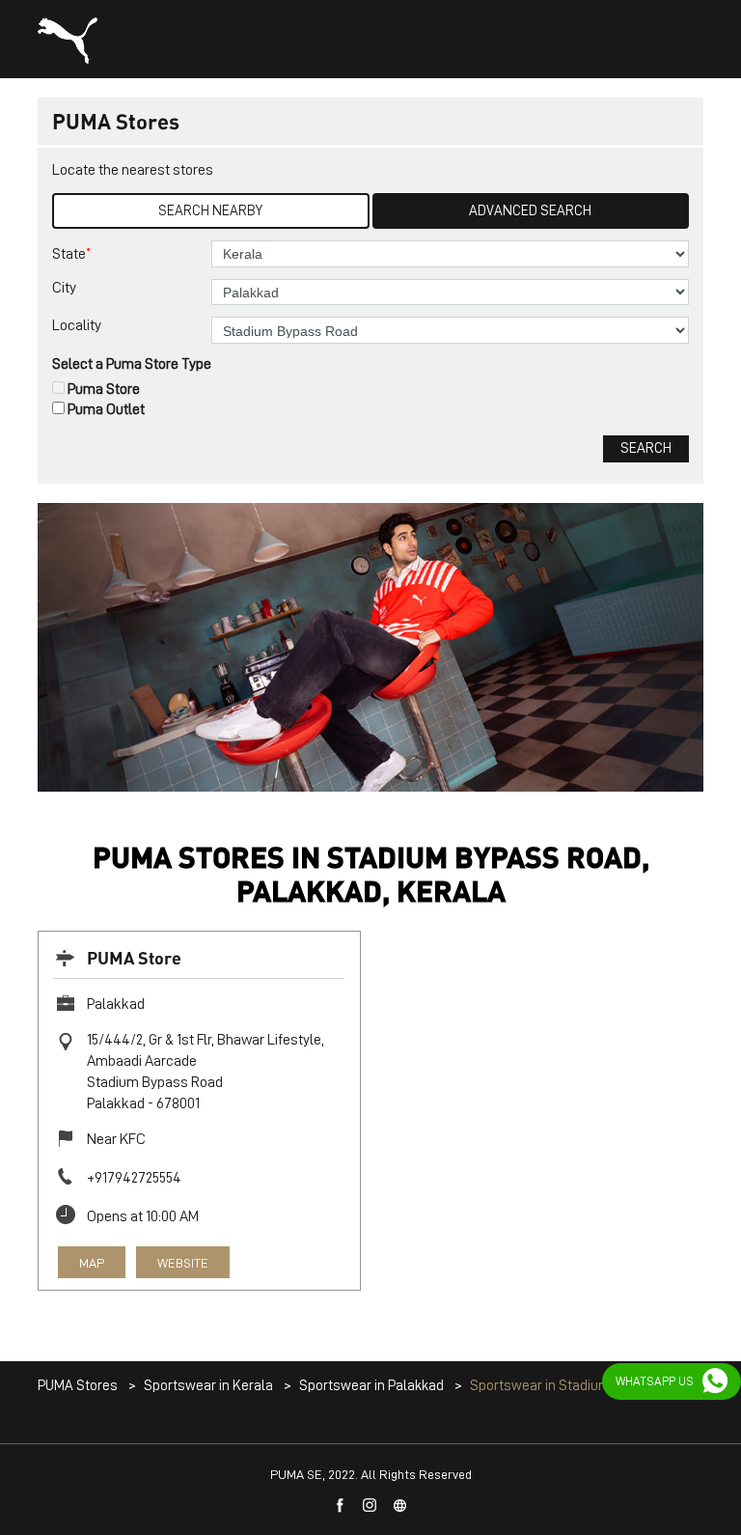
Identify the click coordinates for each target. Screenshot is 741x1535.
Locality (76, 325)
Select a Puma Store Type (131, 364)
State (71, 253)
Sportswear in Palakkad (371, 1386)
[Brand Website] (400, 1506)
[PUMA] (67, 40)
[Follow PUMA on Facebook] (340, 1506)
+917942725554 (134, 1178)
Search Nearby (210, 211)
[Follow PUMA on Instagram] (370, 1506)
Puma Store (104, 389)
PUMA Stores (79, 1386)
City (64, 287)
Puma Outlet (106, 409)
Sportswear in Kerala (208, 1386)
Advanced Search (530, 211)
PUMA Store (134, 957)
